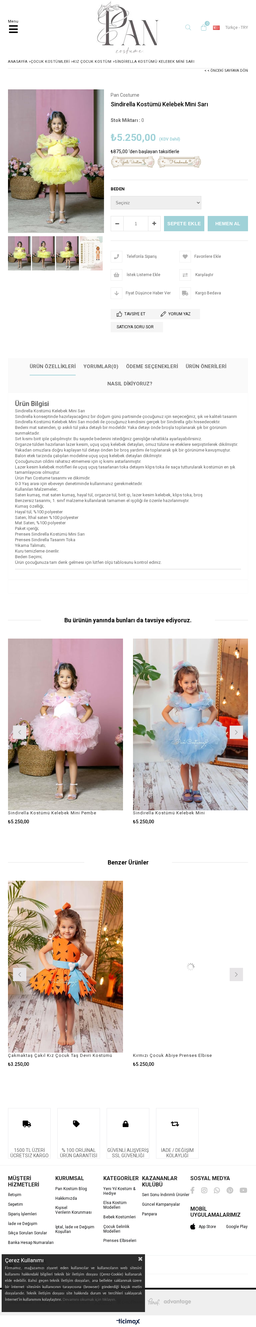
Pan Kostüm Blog (71, 1189)
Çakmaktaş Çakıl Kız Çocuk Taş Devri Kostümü (60, 1055)
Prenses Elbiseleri (119, 1241)
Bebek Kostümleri (119, 1217)
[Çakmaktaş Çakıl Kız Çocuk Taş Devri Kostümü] (65, 967)
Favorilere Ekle (65, 731)
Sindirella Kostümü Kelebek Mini (169, 812)
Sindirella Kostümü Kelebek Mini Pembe (52, 812)
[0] (202, 27)
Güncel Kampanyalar (161, 1204)
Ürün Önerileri (206, 366)
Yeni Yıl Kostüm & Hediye (119, 1191)
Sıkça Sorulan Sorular (27, 1233)
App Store (207, 1226)
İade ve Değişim (22, 1224)
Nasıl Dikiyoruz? (129, 384)
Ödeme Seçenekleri (152, 366)
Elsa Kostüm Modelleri (115, 1205)
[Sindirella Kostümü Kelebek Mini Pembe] (65, 725)
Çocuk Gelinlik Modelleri (116, 1229)
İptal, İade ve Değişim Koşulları (74, 1229)
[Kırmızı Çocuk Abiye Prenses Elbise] (190, 967)
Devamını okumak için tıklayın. (89, 1299)
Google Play (237, 1226)
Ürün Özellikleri (53, 366)
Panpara (149, 1214)
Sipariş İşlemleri (22, 1214)
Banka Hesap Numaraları (31, 1243)
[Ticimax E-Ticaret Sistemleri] (128, 1322)
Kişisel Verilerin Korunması (73, 1210)
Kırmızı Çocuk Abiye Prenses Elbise (172, 1055)
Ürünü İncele (94, 731)
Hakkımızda (66, 1198)
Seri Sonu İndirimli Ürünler (165, 1195)
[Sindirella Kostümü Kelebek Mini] (190, 725)
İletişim (14, 1195)
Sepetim (15, 1204)
